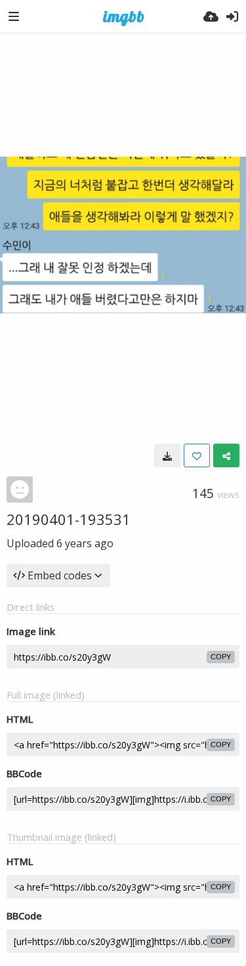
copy (221, 657)
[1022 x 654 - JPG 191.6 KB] (167, 455)
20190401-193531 (69, 519)
